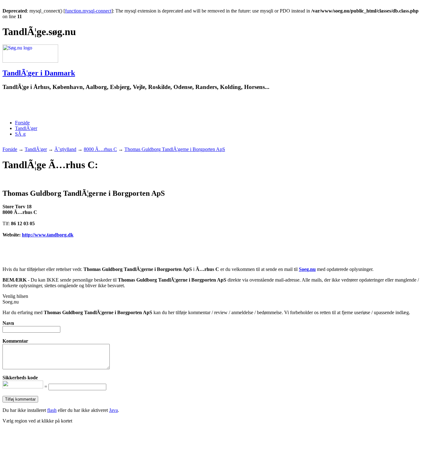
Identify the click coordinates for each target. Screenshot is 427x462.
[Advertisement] (76, 105)
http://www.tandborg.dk (47, 234)
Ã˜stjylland (65, 149)
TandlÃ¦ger (26, 128)
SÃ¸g (20, 134)
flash (52, 410)
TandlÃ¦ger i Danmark (39, 73)
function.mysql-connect (88, 10)
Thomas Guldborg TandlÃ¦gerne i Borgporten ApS (174, 149)
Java (113, 410)
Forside (22, 122)
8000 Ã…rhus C (100, 149)
